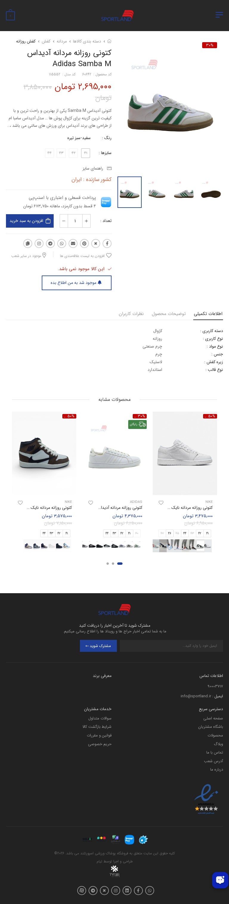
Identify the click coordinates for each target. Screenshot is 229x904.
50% (211, 416)
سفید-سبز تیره (79, 138)
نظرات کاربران (131, 313)
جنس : (217, 354)
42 (199, 533)
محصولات (215, 735)
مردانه (62, 41)
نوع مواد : (215, 346)
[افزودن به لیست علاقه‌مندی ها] (161, 503)
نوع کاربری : (213, 338)
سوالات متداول (100, 718)
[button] (120, 563)
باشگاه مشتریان (210, 727)
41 (207, 533)
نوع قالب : (214, 369)
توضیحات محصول (169, 313)
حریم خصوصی (100, 744)
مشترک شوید (100, 646)
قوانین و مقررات (99, 735)
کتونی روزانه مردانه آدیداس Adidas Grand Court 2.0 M (94, 507)
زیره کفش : (213, 362)
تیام (99, 861)
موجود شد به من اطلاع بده (73, 282)
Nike (209, 502)
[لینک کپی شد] (27, 243)
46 (169, 533)
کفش (46, 41)
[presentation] (213, 545)
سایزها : (105, 153)
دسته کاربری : (211, 331)
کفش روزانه (25, 41)
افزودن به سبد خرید (26, 220)
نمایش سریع (184, 487)
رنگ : (107, 138)
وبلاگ (218, 744)
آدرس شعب (213, 761)
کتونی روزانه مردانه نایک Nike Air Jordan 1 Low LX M (166, 507)
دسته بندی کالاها (87, 41)
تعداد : (106, 220)
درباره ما (216, 769)
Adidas (136, 502)
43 (114, 533)
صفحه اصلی (213, 718)
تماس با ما (214, 752)
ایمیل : (217, 696)
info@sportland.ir (196, 696)
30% (209, 45)
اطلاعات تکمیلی (208, 313)
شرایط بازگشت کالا (97, 727)
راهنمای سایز (94, 168)
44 (184, 533)
